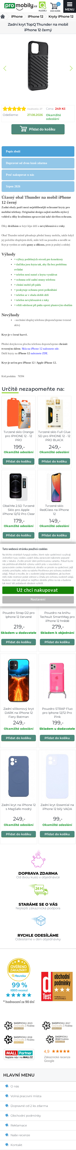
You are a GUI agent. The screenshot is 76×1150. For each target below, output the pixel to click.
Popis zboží (13, 151)
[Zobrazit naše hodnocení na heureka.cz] (19, 1003)
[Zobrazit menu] (69, 6)
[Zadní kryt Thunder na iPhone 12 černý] (38, 66)
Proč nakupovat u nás (20, 174)
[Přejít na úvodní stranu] (20, 6)
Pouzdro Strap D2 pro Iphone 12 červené (19, 615)
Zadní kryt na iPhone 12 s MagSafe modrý (18, 807)
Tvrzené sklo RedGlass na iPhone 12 (54, 510)
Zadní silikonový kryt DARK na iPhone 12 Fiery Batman (18, 713)
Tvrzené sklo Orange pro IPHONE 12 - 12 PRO (19, 436)
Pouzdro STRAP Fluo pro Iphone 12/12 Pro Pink (57, 713)
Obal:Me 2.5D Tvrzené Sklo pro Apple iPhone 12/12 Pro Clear (19, 510)
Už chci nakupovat (38, 590)
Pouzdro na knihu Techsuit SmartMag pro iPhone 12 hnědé (57, 617)
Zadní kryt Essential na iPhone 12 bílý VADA (57, 807)
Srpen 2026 (13, 186)
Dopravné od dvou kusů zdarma (26, 163)
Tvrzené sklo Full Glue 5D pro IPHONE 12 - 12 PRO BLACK (54, 436)
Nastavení (38, 599)
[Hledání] (42, 6)
